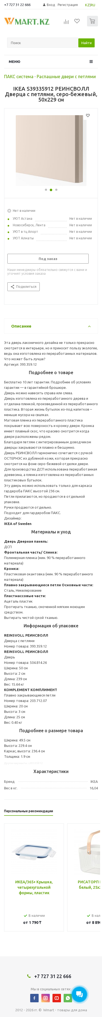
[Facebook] (34, 998)
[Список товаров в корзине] (93, 25)
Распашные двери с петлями (66, 76)
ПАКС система (18, 76)
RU (93, 5)
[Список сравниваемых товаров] (66, 23)
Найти (86, 43)
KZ (87, 5)
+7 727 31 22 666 (17, 5)
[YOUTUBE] (56, 998)
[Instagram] (45, 998)
